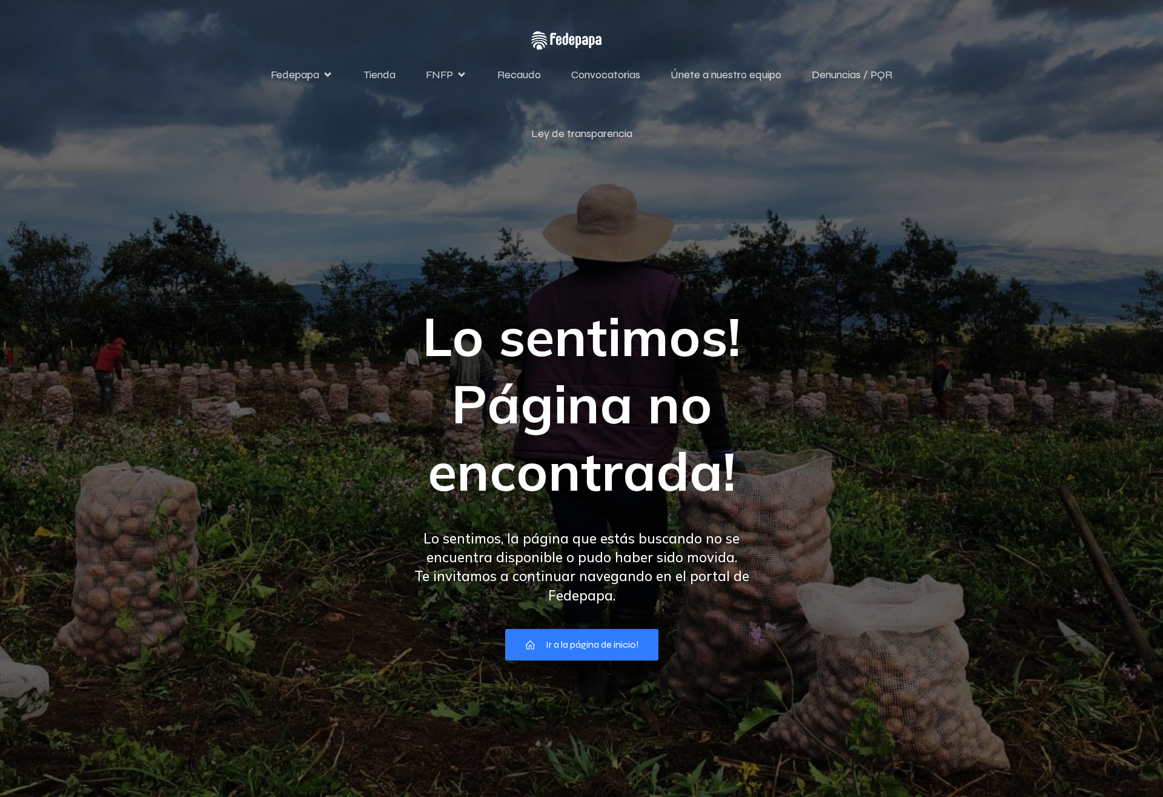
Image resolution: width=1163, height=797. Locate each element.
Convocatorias (605, 74)
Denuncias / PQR (852, 74)
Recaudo (519, 74)
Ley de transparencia (581, 133)
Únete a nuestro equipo (726, 74)
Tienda (379, 74)
